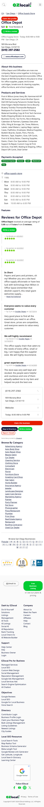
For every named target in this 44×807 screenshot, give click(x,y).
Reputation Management (12, 676)
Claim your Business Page (12, 720)
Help (25, 620)
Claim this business (22, 423)
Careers (26, 615)
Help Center (6, 647)
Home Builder (11, 482)
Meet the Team (30, 612)
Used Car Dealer (12, 527)
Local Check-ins (8, 634)
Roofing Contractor (13, 524)
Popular (5, 541)
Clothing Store (11, 463)
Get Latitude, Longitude (11, 754)
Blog (25, 626)
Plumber (9, 513)
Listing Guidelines (9, 725)
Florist (8, 471)
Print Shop (10, 516)
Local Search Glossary (11, 757)
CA (2, 13)
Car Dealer (10, 457)
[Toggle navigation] (40, 5)
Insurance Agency (13, 485)
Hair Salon (9, 480)
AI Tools (4, 620)
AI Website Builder (9, 637)
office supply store (13, 173)
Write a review (11, 31)
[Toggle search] (3, 5)
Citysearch (19, 438)
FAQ (3, 650)
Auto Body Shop (12, 449)
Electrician (9, 468)
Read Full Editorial (13, 296)
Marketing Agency (13, 496)
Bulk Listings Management (13, 723)
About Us (27, 609)
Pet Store (9, 505)
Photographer (11, 508)
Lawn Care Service (13, 494)
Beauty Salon (11, 454)
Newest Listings (8, 728)
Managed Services (9, 664)
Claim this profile (10, 19)
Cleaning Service (12, 460)
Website (9, 407)
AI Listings (5, 623)
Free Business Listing (32, 585)
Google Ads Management (12, 678)
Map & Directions (10, 429)
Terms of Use (33, 797)
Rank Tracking (7, 632)
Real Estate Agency (13, 519)
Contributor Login (9, 714)
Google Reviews (8, 696)
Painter (8, 499)
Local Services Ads (9, 681)
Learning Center (8, 760)
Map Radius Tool (8, 743)
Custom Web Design (10, 670)
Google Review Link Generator (14, 752)
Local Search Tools (9, 740)
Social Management (10, 673)
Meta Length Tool (9, 749)
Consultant (10, 466)
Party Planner (11, 502)
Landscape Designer (14, 491)
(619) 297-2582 (13, 390)
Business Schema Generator (14, 746)
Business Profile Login (11, 717)
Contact (26, 623)
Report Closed (8, 433)
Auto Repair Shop (13, 452)
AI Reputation (7, 629)
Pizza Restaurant (12, 510)
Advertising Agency (13, 446)
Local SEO (5, 667)
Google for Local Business (12, 702)
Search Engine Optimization (13, 684)
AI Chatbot (6, 687)
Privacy (23, 797)
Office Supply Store (26, 13)
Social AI (5, 626)
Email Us (12, 583)
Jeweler (8, 488)
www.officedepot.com (15, 56)
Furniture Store (12, 474)
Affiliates (27, 618)
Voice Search (7, 705)
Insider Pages (20, 311)
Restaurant (10, 522)
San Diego (10, 13)
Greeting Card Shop (14, 477)
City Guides (6, 731)
